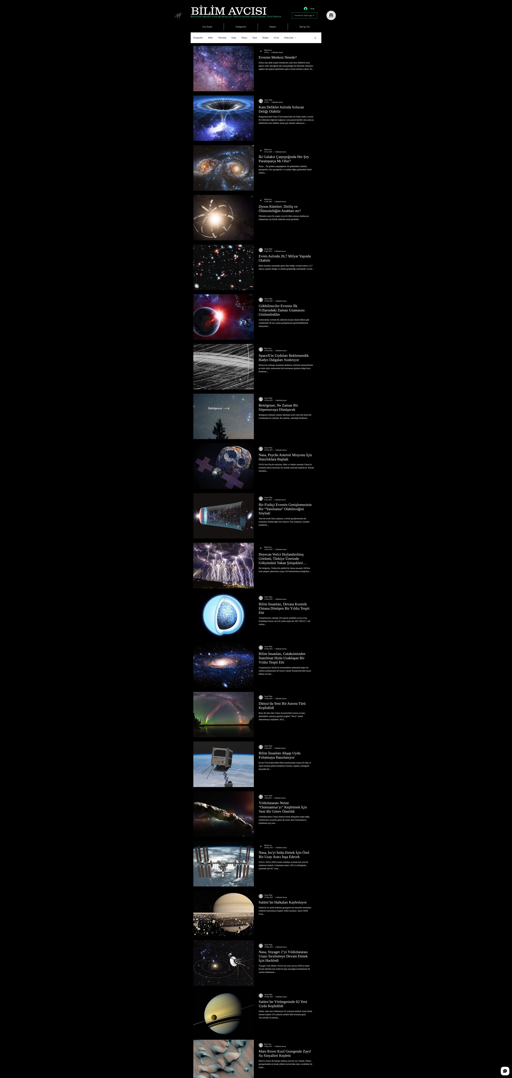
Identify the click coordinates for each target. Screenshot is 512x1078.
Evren (276, 38)
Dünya (244, 38)
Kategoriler (198, 38)
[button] (315, 38)
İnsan (255, 38)
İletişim (265, 38)
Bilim (210, 38)
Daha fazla (288, 38)
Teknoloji (222, 38)
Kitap (233, 38)
